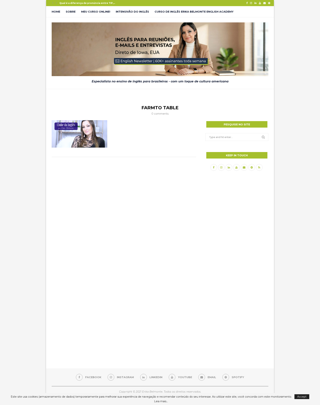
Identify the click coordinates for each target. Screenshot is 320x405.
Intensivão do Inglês (132, 11)
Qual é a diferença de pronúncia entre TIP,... (87, 3)
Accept (301, 396)
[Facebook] (247, 3)
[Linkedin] (255, 3)
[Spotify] (269, 3)
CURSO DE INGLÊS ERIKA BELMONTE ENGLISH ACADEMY (194, 11)
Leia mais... (161, 401)
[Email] (264, 3)
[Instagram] (251, 3)
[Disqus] (124, 209)
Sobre (71, 11)
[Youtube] (260, 3)
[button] (52, 3)
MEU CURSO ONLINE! (95, 11)
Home (56, 11)
